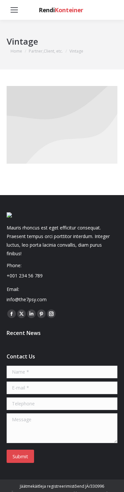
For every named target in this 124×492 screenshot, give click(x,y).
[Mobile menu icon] (14, 10)
